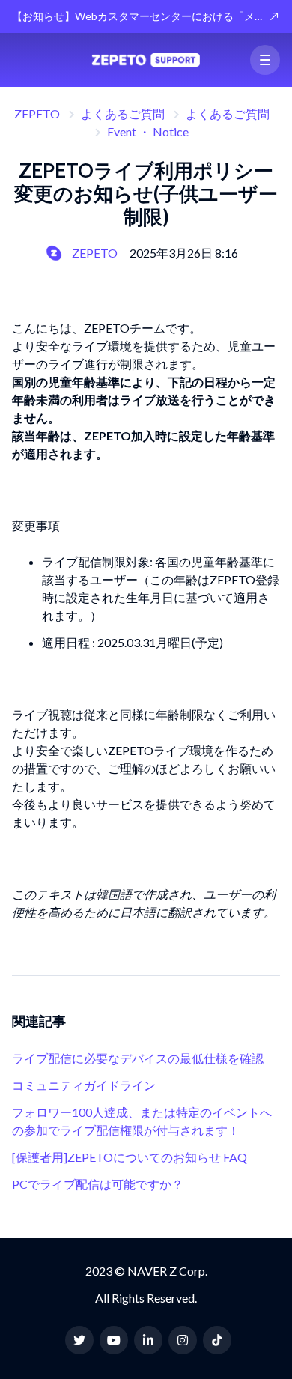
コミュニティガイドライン (84, 1085)
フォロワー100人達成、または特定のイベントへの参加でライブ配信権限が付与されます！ (142, 1121)
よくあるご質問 (123, 113)
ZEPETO (37, 113)
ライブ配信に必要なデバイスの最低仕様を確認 (138, 1058)
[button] (265, 60)
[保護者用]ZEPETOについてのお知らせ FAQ (129, 1157)
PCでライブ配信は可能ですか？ (97, 1184)
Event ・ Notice (148, 131)
